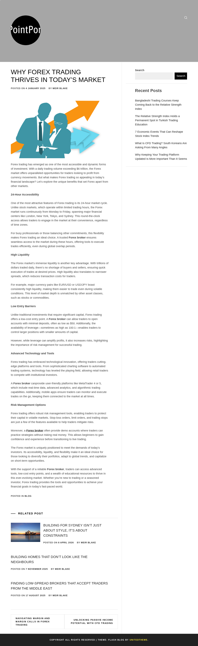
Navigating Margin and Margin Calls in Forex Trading (33, 621)
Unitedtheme (139, 640)
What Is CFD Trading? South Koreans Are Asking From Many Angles (161, 145)
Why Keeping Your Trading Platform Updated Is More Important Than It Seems (161, 156)
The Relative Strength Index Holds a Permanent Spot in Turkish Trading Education (157, 120)
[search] (185, 18)
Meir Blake (60, 88)
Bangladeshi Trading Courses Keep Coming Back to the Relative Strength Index (158, 104)
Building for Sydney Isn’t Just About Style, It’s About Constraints (72, 530)
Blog (28, 496)
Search (139, 70)
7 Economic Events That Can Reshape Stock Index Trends (159, 133)
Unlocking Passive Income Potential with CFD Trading (92, 621)
